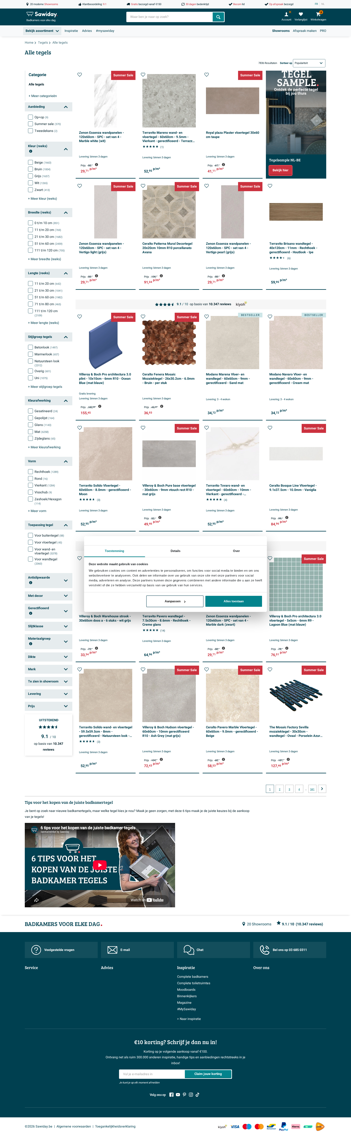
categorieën (43, 96)
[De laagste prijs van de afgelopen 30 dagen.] (96, 165)
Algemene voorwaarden (73, 1126)
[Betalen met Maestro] (247, 1127)
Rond (41, 478)
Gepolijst (44, 418)
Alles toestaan (234, 601)
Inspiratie (71, 30)
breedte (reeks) (44, 259)
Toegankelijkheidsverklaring (115, 1126)
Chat (200, 950)
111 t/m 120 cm (50, 250)
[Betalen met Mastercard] (259, 1127)
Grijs (42, 176)
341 (312, 789)
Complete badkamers (192, 976)
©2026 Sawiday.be (38, 1126)
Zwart (42, 190)
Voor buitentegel (49, 535)
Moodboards (186, 989)
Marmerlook (47, 354)
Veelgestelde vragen (59, 950)
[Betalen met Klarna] (295, 1127)
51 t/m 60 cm (49, 243)
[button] (80, 75)
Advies (87, 30)
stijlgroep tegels (45, 386)
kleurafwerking (44, 447)
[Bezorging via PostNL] (320, 1126)
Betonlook (46, 347)
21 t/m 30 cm (49, 236)
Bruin (43, 169)
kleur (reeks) (42, 198)
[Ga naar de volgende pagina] (322, 789)
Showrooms (281, 30)
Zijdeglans (45, 438)
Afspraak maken (305, 30)
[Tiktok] (197, 1094)
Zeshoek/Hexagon (48, 501)
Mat (42, 431)
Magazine (184, 1002)
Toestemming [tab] (114, 551)
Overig (43, 371)
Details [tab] (176, 551)
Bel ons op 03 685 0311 (290, 950)
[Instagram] (190, 1094)
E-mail (125, 950)
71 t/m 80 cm (48, 304)
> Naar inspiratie (189, 1018)
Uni (41, 378)
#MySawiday (186, 1009)
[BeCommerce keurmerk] (307, 1127)
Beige (43, 162)
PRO (323, 30)
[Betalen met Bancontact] (271, 1127)
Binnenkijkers (187, 996)
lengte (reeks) (43, 322)
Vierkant (45, 485)
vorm (37, 511)
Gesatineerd (46, 411)
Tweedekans (46, 130)
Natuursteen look (47, 363)
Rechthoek (46, 471)
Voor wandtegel (46, 561)
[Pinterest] (184, 1094)
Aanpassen (173, 601)
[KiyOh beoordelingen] (222, 1127)
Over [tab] (236, 551)
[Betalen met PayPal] (283, 1126)
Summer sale (48, 124)
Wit (41, 183)
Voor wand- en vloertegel (46, 551)
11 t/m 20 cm (48, 229)
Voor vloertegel (48, 542)
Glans (43, 425)
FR (316, 4)
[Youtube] (178, 1094)
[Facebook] (171, 1094)
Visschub (43, 492)
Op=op (41, 117)
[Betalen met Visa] (234, 1127)
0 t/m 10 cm (47, 223)
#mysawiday (105, 30)
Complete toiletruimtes (193, 983)
